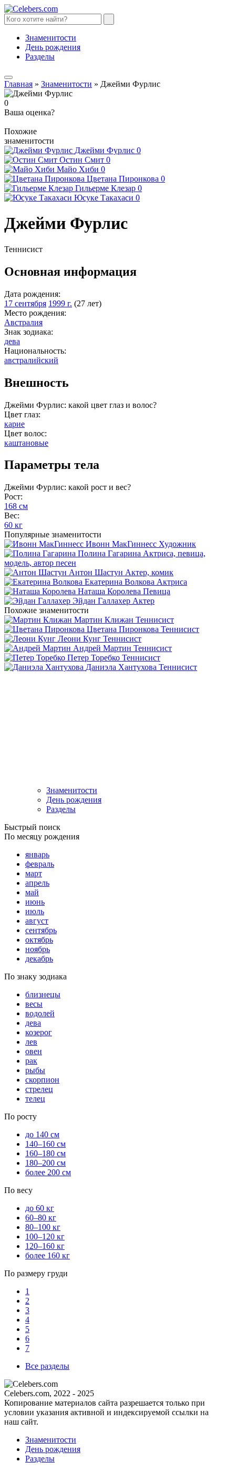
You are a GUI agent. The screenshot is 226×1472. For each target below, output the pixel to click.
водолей (40, 1013)
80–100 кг (42, 1227)
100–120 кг (45, 1236)
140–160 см (45, 1143)
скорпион (42, 1079)
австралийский (31, 360)
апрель (37, 882)
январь (37, 854)
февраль (39, 863)
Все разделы (47, 1365)
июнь (35, 901)
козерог (38, 1032)
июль (34, 911)
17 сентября (25, 303)
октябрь (39, 939)
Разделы (40, 56)
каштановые (26, 442)
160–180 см (45, 1153)
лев (31, 1041)
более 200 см (48, 1172)
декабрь (39, 958)
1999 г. (60, 303)
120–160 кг (45, 1245)
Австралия (23, 322)
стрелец (39, 1089)
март (33, 873)
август (36, 920)
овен (33, 1051)
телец (35, 1098)
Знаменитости (50, 37)
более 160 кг (47, 1255)
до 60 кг (39, 1208)
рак (31, 1060)
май (32, 892)
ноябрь (37, 949)
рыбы (35, 1070)
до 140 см (42, 1134)
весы (34, 1003)
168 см (16, 506)
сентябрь (41, 930)
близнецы (42, 994)
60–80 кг (40, 1217)
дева (12, 341)
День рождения (52, 47)
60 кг (13, 524)
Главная (18, 83)
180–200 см (45, 1162)
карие (14, 423)
